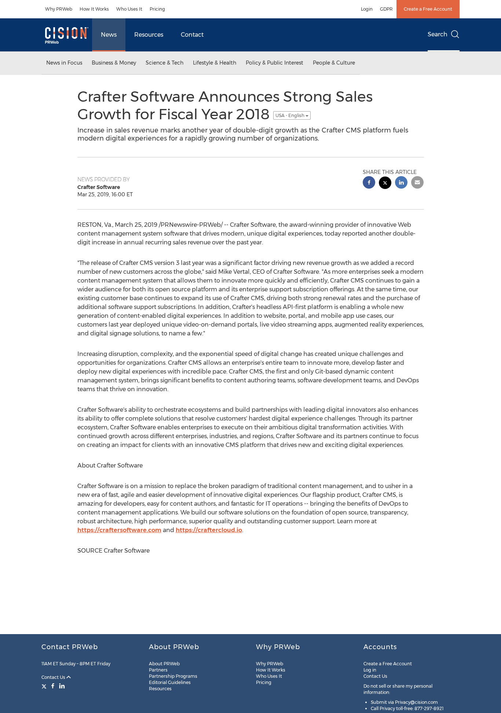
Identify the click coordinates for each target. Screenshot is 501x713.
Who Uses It (129, 9)
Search (437, 34)
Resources (148, 34)
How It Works (94, 9)
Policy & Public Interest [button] (274, 62)
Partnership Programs (173, 676)
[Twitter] (44, 686)
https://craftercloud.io (209, 530)
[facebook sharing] (369, 183)
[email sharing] (417, 183)
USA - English (290, 115)
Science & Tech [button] (164, 62)
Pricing (157, 9)
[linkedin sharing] (401, 183)
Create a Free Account (428, 9)
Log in (369, 670)
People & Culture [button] (334, 62)
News (109, 34)
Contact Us (53, 677)
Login (367, 9)
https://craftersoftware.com (119, 530)
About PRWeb (164, 663)
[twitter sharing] (385, 184)
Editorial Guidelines (170, 682)
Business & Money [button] (114, 62)
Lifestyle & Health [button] (214, 62)
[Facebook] (53, 686)
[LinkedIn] (62, 686)
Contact (192, 34)
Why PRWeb (58, 9)
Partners (158, 670)
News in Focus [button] (64, 62)
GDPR (386, 9)
